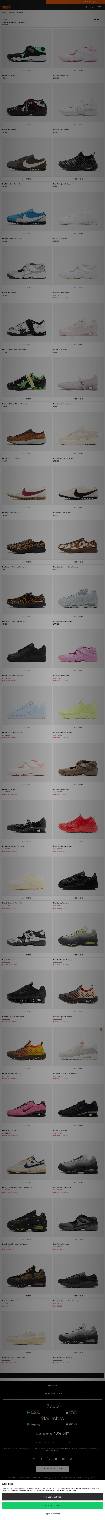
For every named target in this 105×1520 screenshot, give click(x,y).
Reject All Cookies (52, 1514)
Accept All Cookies (52, 1505)
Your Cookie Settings (52, 1497)
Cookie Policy (71, 1490)
